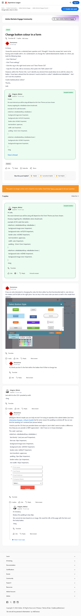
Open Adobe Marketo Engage (65, 19)
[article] (40, 240)
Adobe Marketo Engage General (40, 8)
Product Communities (12, 8)
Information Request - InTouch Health (21, 420)
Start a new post (56, 189)
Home (2, 8)
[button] (70, 9)
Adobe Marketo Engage (24, 8)
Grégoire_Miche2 (17, 94)
